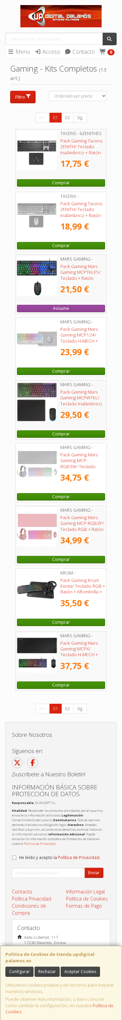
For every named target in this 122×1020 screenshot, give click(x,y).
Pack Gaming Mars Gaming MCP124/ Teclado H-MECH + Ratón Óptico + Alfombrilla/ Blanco (79, 340)
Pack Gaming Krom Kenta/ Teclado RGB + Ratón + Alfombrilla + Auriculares (82, 589)
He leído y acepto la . (59, 857)
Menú (22, 51)
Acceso (50, 51)
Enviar (94, 873)
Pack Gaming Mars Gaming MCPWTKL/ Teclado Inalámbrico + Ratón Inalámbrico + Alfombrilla (82, 403)
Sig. (80, 117)
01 (55, 117)
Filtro (20, 97)
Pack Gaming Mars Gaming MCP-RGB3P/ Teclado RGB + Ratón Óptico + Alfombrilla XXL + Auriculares (82, 529)
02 (67, 117)
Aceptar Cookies (80, 971)
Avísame (61, 308)
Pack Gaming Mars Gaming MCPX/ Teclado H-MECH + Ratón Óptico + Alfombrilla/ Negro (79, 654)
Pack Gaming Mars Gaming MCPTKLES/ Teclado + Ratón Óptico (80, 275)
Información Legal (85, 891)
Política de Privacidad (40, 843)
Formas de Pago (84, 906)
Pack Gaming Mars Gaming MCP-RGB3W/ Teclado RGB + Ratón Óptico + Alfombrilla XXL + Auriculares (82, 469)
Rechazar (47, 971)
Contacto (83, 51)
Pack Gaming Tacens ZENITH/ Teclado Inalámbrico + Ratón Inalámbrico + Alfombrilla (81, 152)
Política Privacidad (31, 898)
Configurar (19, 971)
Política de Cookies (87, 898)
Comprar (61, 183)
